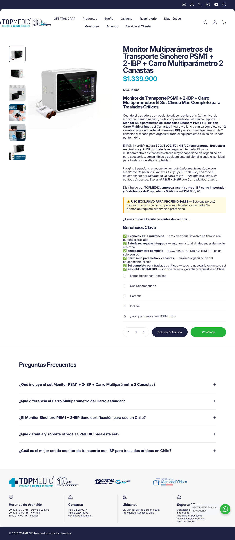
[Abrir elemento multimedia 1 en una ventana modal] (70, 87)
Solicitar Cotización (170, 332)
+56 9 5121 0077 (77, 509)
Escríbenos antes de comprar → (168, 219)
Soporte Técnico (186, 512)
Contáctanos (184, 509)
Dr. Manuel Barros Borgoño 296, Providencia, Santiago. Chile (141, 511)
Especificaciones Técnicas (148, 276)
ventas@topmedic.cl (79, 515)
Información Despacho (190, 515)
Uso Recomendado (143, 286)
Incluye (135, 306)
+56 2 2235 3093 (78, 512)
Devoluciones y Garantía (191, 518)
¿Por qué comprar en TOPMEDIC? (153, 316)
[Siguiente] (102, 87)
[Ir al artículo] (17, 54)
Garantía (136, 296)
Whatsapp (208, 332)
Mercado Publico (186, 521)
